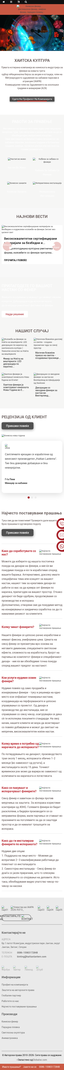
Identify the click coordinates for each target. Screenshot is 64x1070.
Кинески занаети (16, 192)
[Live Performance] (17, 159)
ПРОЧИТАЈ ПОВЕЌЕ (15, 260)
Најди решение (15, 314)
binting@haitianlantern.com (31, 956)
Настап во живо (17, 167)
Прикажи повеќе (17, 426)
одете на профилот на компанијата (32, 99)
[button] (32, 48)
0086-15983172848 (27, 952)
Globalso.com (40, 1059)
